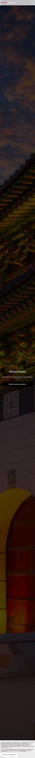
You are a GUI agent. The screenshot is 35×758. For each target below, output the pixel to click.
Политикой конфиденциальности (13, 751)
